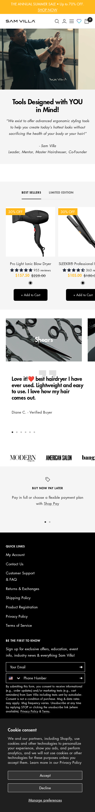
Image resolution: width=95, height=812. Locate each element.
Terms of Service (19, 625)
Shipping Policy (18, 597)
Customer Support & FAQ (20, 576)
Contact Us (14, 563)
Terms (45, 711)
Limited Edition (61, 192)
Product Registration (22, 606)
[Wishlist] (79, 21)
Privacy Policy (70, 762)
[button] (22, 269)
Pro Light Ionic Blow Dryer (30, 263)
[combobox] (13, 678)
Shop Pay (51, 503)
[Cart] (86, 21)
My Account (15, 554)
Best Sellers (31, 192)
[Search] (57, 21)
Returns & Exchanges (22, 588)
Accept (45, 775)
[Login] (64, 21)
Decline (45, 787)
